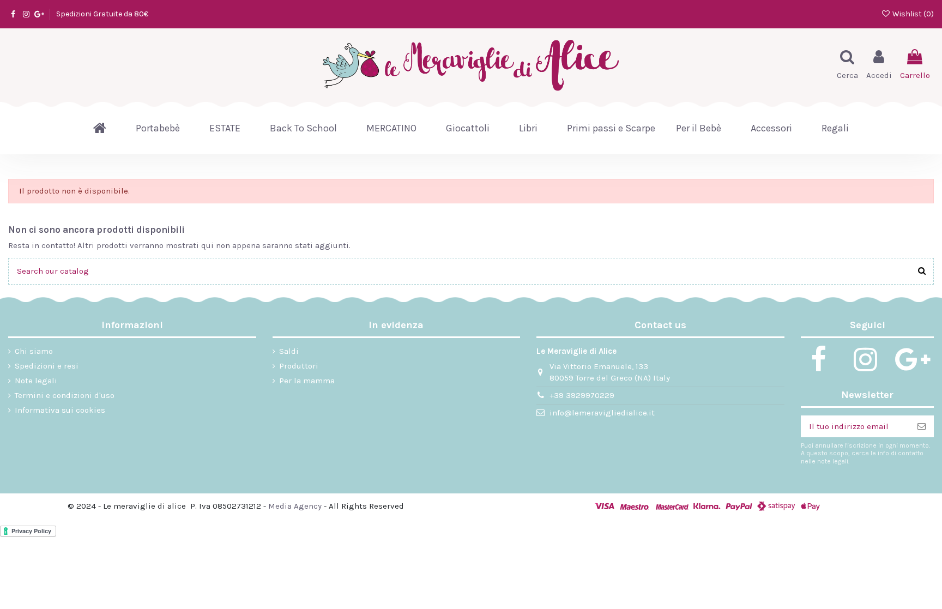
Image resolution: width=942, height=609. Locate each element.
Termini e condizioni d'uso (64, 395)
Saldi (289, 351)
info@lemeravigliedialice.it (602, 413)
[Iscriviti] (921, 426)
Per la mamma (307, 380)
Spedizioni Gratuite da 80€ (102, 14)
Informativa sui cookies (60, 410)
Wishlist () (912, 14)
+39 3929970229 (582, 395)
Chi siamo (34, 351)
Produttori (298, 366)
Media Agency (295, 506)
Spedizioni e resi (46, 366)
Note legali (36, 380)
